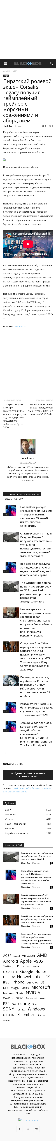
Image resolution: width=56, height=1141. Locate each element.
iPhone (18, 982)
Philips (43, 998)
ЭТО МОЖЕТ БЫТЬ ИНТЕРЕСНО (22, 494)
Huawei (24, 976)
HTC (12, 977)
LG (42, 982)
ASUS (38, 961)
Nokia (19, 993)
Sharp (35, 1004)
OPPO (19, 998)
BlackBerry (8, 966)
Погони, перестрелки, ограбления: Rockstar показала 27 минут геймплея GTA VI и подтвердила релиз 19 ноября (35, 686)
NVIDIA (33, 992)
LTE (5, 987)
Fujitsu (36, 966)
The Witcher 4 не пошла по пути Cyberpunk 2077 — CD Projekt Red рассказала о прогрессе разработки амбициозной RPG (35, 592)
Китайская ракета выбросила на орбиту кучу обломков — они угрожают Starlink (37, 856)
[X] (28, 1129)
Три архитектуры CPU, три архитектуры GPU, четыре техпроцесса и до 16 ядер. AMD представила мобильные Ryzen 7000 (14, 416)
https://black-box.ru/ (28, 463)
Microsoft (41, 987)
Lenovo (32, 982)
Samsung (21, 1003)
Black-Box (7, 126)
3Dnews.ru (20, 326)
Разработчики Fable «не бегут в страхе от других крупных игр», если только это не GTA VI (36, 709)
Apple (26, 961)
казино (6, 1020)
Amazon (28, 955)
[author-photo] (28, 453)
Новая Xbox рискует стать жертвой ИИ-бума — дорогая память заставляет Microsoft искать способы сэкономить (36, 516)
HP (5, 977)
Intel (37, 976)
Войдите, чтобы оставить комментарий (28, 775)
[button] (5, 63)
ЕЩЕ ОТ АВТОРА (14, 498)
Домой (6, 71)
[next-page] (10, 753)
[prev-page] (5, 753)
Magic (14, 987)
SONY (8, 1009)
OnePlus (8, 998)
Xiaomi (23, 1014)
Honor (40, 971)
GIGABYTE (10, 971)
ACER (7, 955)
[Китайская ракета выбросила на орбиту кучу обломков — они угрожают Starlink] (11, 857)
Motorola (8, 993)
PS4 (6, 1003)
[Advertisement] (28, 30)
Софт (15, 71)
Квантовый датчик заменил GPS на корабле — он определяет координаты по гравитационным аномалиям (36, 939)
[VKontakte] (36, 1129)
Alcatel (17, 956)
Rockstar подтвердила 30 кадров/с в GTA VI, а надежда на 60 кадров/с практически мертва (36, 569)
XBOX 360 (9, 1015)
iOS (47, 976)
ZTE (33, 1015)
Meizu (25, 987)
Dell (18, 966)
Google (26, 971)
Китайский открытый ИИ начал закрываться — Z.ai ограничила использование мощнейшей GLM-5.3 (36, 900)
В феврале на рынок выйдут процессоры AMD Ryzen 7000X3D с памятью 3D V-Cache (40, 409)
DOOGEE (26, 966)
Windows (36, 1009)
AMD (42, 955)
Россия (41, 1015)
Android (10, 961)
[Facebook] (19, 1129)
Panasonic (32, 998)
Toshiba (21, 1009)
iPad (6, 982)
